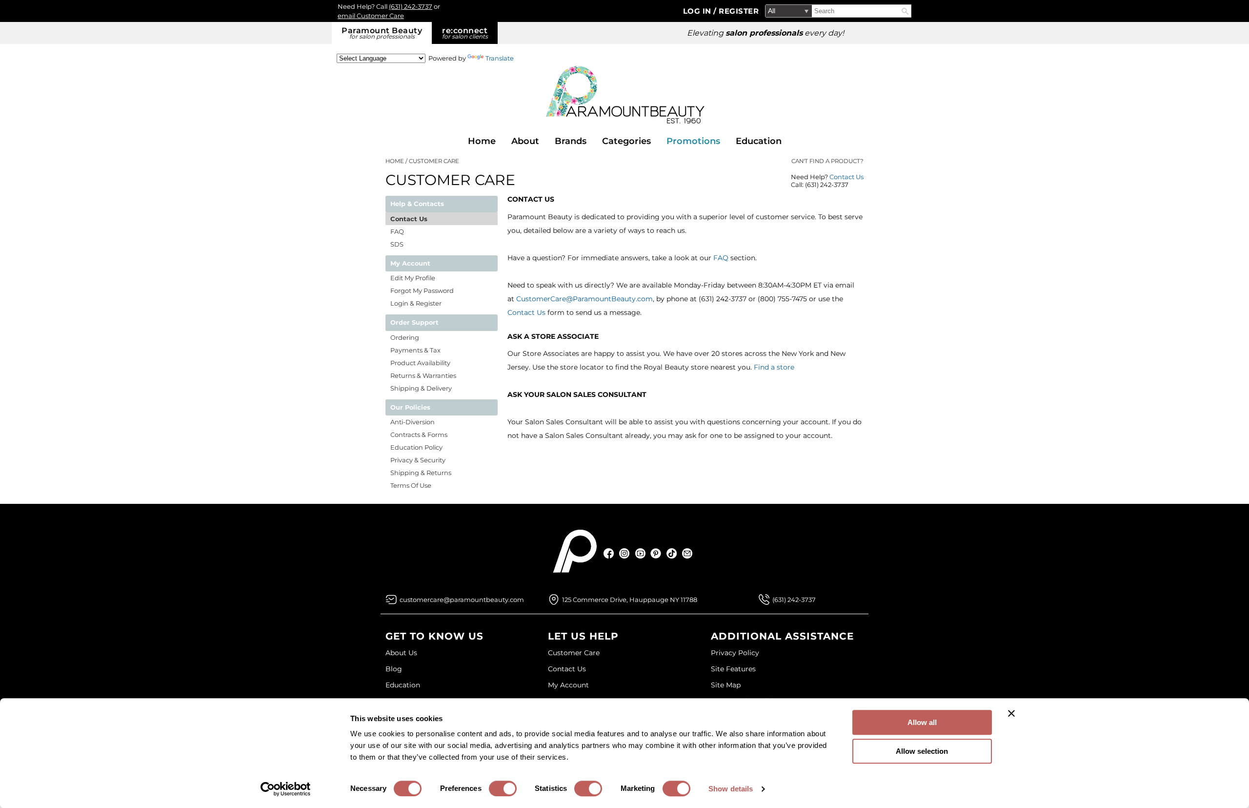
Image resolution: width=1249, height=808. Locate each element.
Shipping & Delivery (421, 388)
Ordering (404, 337)
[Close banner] (1011, 713)
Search (905, 11)
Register (739, 11)
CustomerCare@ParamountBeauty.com (584, 298)
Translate (499, 58)
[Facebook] (609, 553)
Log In (698, 11)
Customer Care (574, 652)
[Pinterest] (656, 553)
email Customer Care (371, 16)
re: (465, 33)
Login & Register (416, 303)
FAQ (720, 257)
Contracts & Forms (418, 434)
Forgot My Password (422, 290)
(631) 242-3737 (410, 6)
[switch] (503, 788)
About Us (401, 652)
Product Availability (420, 363)
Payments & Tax (415, 350)
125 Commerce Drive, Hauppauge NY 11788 (629, 599)
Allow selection (922, 751)
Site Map (726, 685)
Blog (393, 668)
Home (482, 141)
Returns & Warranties (423, 375)
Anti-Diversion (412, 422)
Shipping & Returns (420, 473)
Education (759, 141)
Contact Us (846, 177)
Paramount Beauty (382, 33)
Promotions (693, 141)
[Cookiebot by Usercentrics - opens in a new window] (285, 789)
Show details (730, 789)
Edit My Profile (412, 278)
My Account (568, 685)
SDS (396, 244)
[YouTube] (640, 553)
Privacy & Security (417, 460)
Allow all (922, 722)
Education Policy (416, 447)
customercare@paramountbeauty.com (462, 599)
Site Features (733, 668)
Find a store (774, 367)
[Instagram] (625, 553)
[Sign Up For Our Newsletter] (687, 553)
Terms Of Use (410, 485)
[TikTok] (671, 553)
